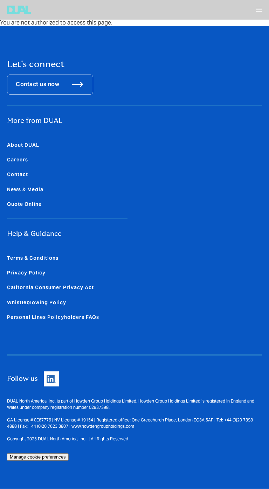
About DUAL (23, 145)
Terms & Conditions (32, 258)
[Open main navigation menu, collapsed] (259, 10)
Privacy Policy (26, 273)
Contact (17, 174)
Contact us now (37, 84)
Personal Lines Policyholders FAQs (53, 317)
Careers (17, 159)
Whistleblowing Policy (36, 302)
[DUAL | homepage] (19, 10)
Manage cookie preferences (38, 457)
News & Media (25, 189)
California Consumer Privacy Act (50, 287)
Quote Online (24, 204)
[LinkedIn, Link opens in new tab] (51, 379)
